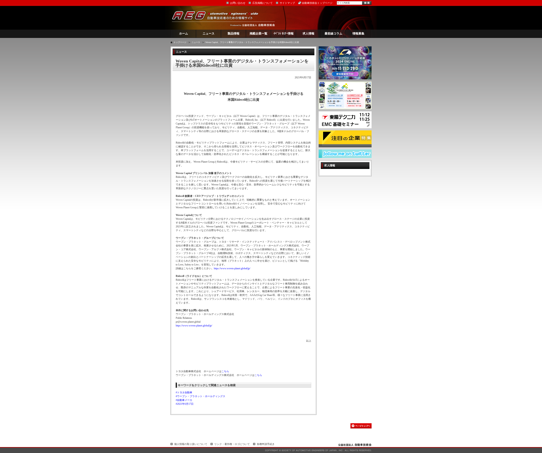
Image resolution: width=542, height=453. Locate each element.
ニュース (208, 33)
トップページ (180, 42)
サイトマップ (287, 2)
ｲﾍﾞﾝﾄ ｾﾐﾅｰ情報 (284, 33)
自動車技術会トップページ (317, 2)
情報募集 (358, 33)
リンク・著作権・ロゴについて (232, 444)
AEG (218, 17)
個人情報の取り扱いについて (190, 444)
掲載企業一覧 (258, 33)
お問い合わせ (237, 2)
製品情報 (233, 33)
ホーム (183, 33)
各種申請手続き (266, 444)
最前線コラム (333, 33)
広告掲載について (262, 2)
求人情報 (308, 33)
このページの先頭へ (361, 425)
